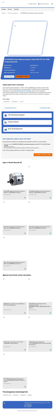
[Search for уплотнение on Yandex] (10, 101)
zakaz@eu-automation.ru (44, 3)
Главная (4, 9)
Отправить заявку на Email (43, 154)
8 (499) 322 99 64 (33, 3)
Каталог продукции (13, 13)
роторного (14, 101)
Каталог (10, 9)
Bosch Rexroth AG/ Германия (23, 91)
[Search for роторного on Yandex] (18, 101)
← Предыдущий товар (10, 108)
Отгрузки (16, 9)
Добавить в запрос (23, 76)
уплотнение (6, 101)
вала (21, 101)
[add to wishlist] (25, 197)
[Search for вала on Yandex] (23, 101)
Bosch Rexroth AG (34, 65)
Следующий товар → (45, 108)
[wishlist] (52, 4)
